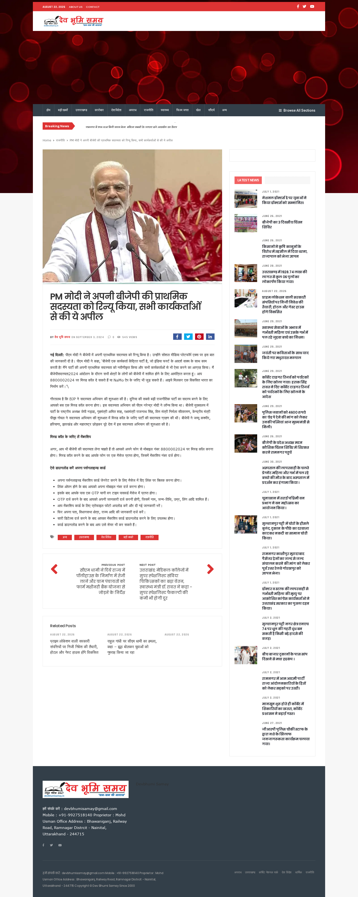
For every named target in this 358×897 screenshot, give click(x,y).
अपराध (132, 110)
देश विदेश (116, 110)
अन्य (224, 110)
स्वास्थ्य (165, 110)
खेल (198, 110)
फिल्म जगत (182, 110)
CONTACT (93, 7)
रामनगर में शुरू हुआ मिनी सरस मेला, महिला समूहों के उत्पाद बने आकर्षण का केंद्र (131, 126)
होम (48, 110)
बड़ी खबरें (63, 110)
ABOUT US (75, 7)
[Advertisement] (179, 67)
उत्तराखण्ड (81, 110)
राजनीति (148, 110)
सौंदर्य (211, 110)
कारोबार (99, 110)
